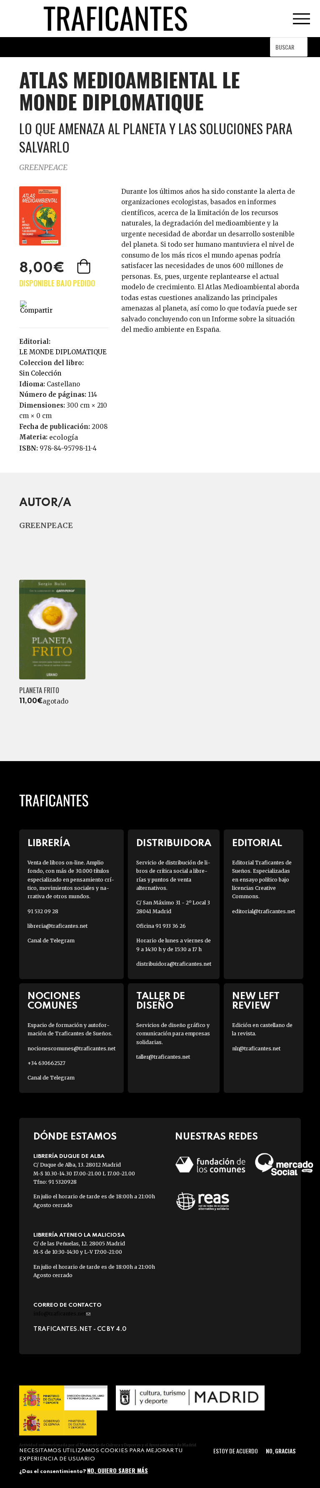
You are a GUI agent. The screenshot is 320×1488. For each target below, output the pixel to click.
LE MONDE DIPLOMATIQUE (63, 352)
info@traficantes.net (61, 1313)
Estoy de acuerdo (235, 1450)
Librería (49, 843)
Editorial (257, 843)
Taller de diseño (160, 1001)
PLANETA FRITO (39, 690)
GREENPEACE (43, 167)
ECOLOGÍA (63, 437)
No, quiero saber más (117, 1470)
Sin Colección (40, 373)
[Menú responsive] (301, 19)
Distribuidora (173, 843)
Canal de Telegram (51, 940)
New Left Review (256, 1001)
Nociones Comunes (54, 1001)
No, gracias (280, 1450)
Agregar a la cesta (84, 266)
